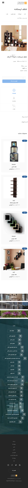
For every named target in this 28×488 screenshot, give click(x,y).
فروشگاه (19, 14)
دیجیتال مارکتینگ (18, 481)
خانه (25, 14)
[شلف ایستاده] (14, 38)
